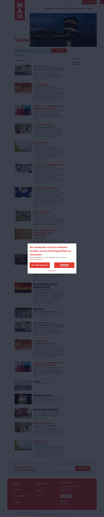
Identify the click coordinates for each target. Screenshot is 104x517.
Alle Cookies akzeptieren (39, 265)
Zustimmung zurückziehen (64, 265)
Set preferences (52, 270)
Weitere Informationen (36, 259)
